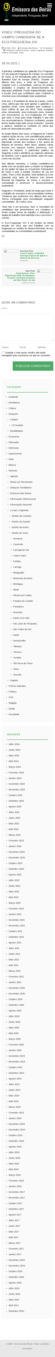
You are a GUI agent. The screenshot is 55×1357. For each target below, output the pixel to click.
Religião (13, 703)
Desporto (13, 414)
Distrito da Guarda (21, 521)
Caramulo (18, 544)
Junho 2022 (14, 886)
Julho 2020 (14, 1016)
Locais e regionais (37, 50)
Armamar (18, 538)
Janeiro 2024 (15, 778)
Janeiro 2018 (15, 1186)
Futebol (14, 419)
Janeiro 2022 (15, 914)
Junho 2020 (14, 1022)
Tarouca (17, 652)
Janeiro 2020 (15, 1050)
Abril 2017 (13, 1237)
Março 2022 (15, 903)
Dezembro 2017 (17, 1192)
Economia (14, 436)
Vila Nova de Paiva (22, 663)
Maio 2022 (14, 891)
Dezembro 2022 (17, 852)
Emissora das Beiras (20, 493)
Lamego (17, 567)
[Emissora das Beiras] (27, 21)
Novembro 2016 (17, 1265)
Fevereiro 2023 (16, 840)
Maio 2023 (14, 823)
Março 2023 (15, 835)
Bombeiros (14, 402)
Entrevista (14, 448)
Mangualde (18, 572)
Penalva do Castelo (23, 601)
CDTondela (17, 425)
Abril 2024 (13, 761)
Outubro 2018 (15, 1135)
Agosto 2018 (15, 1146)
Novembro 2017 (17, 1197)
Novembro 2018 (17, 1129)
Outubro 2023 (15, 795)
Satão (16, 635)
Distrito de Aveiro (20, 527)
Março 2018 (15, 1175)
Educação (14, 442)
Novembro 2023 (17, 789)
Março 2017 (15, 1243)
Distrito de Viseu (22, 50)
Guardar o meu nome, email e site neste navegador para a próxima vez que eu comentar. (26, 354)
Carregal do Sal (21, 550)
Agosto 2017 (15, 1214)
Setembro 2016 (16, 1277)
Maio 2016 (14, 1299)
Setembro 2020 (16, 1005)
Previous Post (33, 254)
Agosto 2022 (15, 874)
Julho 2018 (14, 1152)
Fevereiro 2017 (16, 1248)
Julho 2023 (14, 812)
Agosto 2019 (15, 1078)
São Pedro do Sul (22, 629)
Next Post (20, 275)
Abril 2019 (13, 1101)
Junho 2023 (14, 818)
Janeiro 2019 (15, 1118)
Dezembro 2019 (17, 1056)
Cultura (12, 408)
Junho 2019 (14, 1090)
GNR (11, 459)
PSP (11, 697)
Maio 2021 (14, 959)
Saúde (12, 708)
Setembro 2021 (16, 937)
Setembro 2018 (16, 1141)
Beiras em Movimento (21, 482)
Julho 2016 (14, 1288)
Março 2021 (15, 971)
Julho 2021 (14, 948)
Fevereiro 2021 (16, 976)
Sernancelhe (19, 640)
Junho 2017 (14, 1226)
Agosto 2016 (15, 1282)
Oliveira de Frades (22, 595)
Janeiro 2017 (15, 1254)
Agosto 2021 (15, 942)
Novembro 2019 (17, 1061)
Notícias (49, 50)
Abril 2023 (13, 829)
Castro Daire (19, 555)
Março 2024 (15, 767)
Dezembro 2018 (17, 1124)
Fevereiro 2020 (16, 1044)
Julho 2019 (14, 1084)
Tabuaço (17, 646)
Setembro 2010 (16, 1311)
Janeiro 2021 (15, 982)
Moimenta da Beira (22, 578)
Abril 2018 (13, 1169)
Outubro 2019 (15, 1067)
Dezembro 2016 (17, 1260)
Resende (17, 612)
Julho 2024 (14, 744)
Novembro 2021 (17, 925)
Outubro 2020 (15, 999)
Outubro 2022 (15, 863)
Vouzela (17, 674)
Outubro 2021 (15, 931)
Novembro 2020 (17, 993)
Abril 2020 (13, 1033)
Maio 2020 (14, 1027)
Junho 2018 (14, 1158)
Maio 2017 (14, 1231)
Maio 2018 (14, 1163)
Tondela (17, 657)
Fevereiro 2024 (16, 772)
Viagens (14, 680)
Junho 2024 (14, 750)
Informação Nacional (20, 504)
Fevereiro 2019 (16, 1112)
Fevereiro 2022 (16, 908)
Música (12, 465)
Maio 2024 (14, 755)
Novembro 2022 (17, 857)
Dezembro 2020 (17, 988)
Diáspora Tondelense (20, 487)
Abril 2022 (13, 897)
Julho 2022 (14, 880)
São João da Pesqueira (25, 623)
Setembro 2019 (16, 1073)
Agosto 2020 (15, 1010)
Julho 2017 (14, 1220)
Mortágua (18, 584)
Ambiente (10, 50)
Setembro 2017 (16, 1209)
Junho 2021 (14, 954)
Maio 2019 (14, 1095)
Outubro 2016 (15, 1271)
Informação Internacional (23, 499)
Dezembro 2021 (17, 920)
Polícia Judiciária (17, 686)
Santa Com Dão (21, 618)
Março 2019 (15, 1107)
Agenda (14, 476)
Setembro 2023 (16, 801)
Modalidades (16, 431)
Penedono (18, 606)
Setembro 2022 (16, 869)
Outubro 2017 (15, 1203)
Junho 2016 (14, 1294)
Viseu (21, 53)
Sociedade (13, 53)
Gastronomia (15, 453)
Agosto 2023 (15, 806)
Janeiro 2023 (15, 846)
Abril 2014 (13, 1305)
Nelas (16, 589)
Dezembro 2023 (17, 784)
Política (5, 53)
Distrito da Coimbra (21, 516)
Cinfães (17, 561)
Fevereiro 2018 (16, 1180)
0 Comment (48, 48)
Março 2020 (15, 1039)
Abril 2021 (13, 965)
